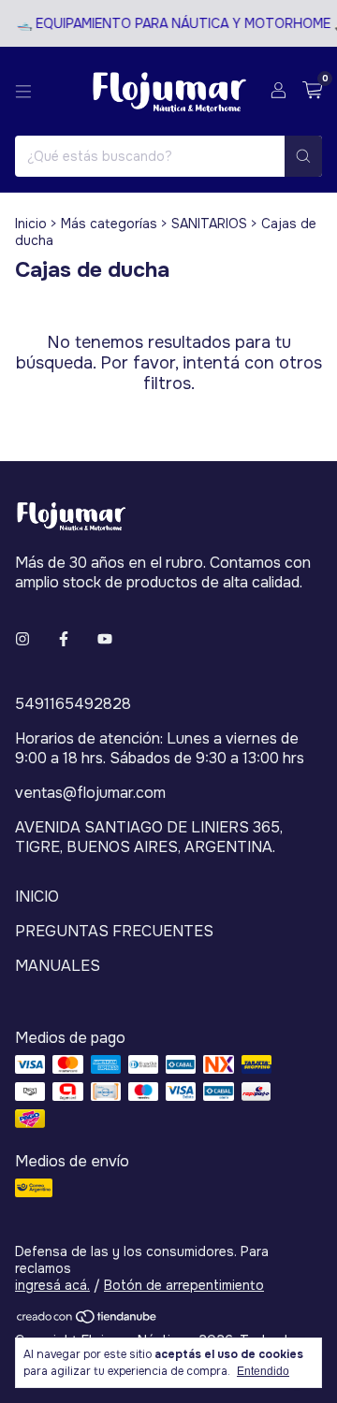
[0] (312, 91)
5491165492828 (73, 704)
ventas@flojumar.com (90, 793)
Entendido (263, 1371)
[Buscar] (303, 156)
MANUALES (57, 966)
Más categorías (109, 223)
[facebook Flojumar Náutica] (63, 639)
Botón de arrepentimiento (184, 1285)
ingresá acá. (52, 1285)
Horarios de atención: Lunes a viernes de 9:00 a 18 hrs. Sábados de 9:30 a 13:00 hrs (159, 748)
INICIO (37, 896)
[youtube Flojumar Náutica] (104, 639)
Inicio (31, 223)
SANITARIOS (209, 223)
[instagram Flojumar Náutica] (22, 639)
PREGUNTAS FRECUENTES (114, 931)
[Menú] (23, 91)
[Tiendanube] (87, 1319)
